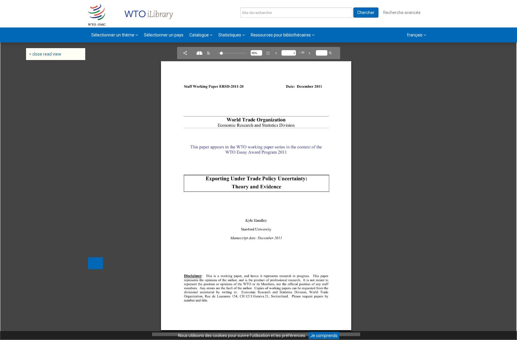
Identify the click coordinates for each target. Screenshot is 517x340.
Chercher (366, 12)
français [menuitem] (415, 35)
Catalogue (199, 35)
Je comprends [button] (323, 335)
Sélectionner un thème (113, 35)
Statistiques (230, 35)
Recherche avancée (402, 12)
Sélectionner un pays (163, 35)
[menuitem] (114, 34)
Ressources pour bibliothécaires (281, 35)
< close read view (45, 54)
